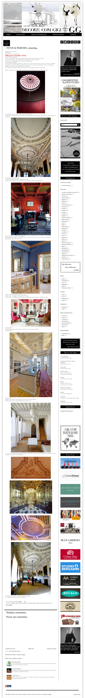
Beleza (17, 603)
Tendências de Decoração (67, 255)
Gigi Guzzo (38, 694)
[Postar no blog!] (7, 605)
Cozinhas (64, 210)
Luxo (63, 235)
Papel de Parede (39, 603)
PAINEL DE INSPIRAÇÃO (39, 34)
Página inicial (31, 648)
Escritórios (64, 214)
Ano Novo (64, 315)
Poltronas (64, 237)
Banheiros (64, 199)
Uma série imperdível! (16, 668)
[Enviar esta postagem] (24, 601)
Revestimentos (65, 250)
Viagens (63, 300)
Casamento (64, 319)
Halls (63, 224)
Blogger (49, 694)
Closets (63, 203)
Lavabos (63, 230)
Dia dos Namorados (66, 323)
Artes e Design (65, 197)
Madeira (34, 603)
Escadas (63, 212)
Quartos (63, 241)
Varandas (64, 257)
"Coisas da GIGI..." (16, 675)
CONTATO (73, 34)
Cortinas (63, 208)
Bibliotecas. (64, 201)
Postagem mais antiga (51, 648)
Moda (63, 286)
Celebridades (64, 280)
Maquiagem (64, 284)
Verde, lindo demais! (16, 662)
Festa (63, 223)
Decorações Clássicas (22, 603)
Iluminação (64, 228)
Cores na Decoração (66, 205)
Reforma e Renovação (66, 244)
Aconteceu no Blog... (66, 185)
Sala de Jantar (65, 251)
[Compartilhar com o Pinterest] (11, 605)
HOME (8, 34)
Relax (63, 246)
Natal (63, 326)
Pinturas (47, 603)
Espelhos (64, 215)
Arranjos (63, 196)
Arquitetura (64, 307)
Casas (63, 308)
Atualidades (13, 603)
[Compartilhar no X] (9, 605)
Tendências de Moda (66, 287)
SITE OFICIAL (20, 34)
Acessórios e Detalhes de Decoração (69, 192)
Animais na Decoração (66, 194)
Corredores (64, 206)
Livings (63, 233)
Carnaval (64, 317)
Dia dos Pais (64, 324)
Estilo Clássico (29, 603)
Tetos (51, 603)
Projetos (63, 239)
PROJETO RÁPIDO (58, 34)
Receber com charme (66, 242)
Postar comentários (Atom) (14, 651)
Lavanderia (64, 232)
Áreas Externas (65, 258)
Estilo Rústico (65, 221)
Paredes (44, 603)
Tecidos (63, 253)
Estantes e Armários (66, 217)
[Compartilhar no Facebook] (10, 605)
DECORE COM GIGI (10, 694)
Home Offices (65, 226)
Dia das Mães (64, 321)
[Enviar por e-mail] (6, 605)
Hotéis (63, 294)
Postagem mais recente (10, 648)
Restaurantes (64, 248)
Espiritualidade (65, 333)
